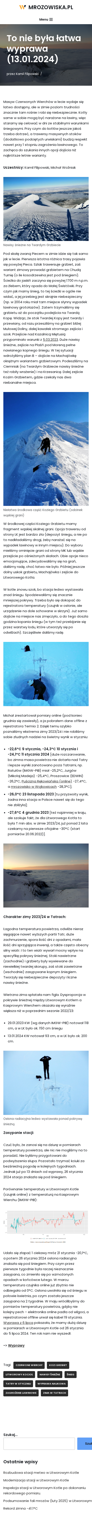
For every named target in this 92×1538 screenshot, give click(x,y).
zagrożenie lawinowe (21, 1393)
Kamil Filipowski (27, 74)
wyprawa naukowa (52, 1383)
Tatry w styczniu (18, 1383)
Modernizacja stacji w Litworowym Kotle (36, 1480)
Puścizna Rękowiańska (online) (47, 781)
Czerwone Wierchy (29, 1365)
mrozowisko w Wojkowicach (34, 786)
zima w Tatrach (54, 1393)
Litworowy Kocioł (19, 1374)
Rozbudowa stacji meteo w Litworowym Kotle (41, 1472)
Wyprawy (16, 1345)
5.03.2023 (50, 339)
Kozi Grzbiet (58, 1365)
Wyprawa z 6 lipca (18, 1322)
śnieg (70, 1374)
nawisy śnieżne (50, 1374)
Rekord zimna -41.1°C (20, 1508)
